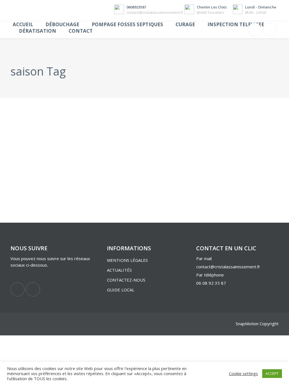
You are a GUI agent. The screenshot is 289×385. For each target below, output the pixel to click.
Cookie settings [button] (243, 373)
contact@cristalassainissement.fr (228, 266)
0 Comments (64, 205)
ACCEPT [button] (272, 373)
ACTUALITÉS (119, 270)
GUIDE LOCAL (120, 290)
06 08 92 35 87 (211, 283)
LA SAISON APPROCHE (45, 162)
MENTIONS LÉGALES (127, 260)
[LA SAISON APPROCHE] (52, 125)
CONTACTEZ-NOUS (126, 280)
